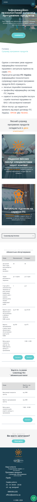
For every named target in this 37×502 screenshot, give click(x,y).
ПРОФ (13, 113)
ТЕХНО (24, 113)
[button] (19, 35)
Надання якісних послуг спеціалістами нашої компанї (18, 162)
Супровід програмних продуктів (15, 51)
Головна (5, 49)
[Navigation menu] (33, 4)
